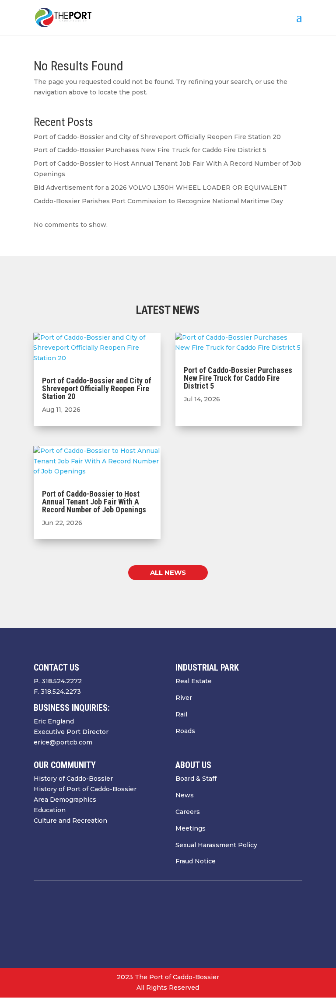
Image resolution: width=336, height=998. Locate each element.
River (183, 698)
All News (168, 572)
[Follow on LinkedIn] (295, 922)
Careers (187, 812)
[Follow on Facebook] (243, 922)
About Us (193, 765)
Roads (185, 731)
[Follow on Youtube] (278, 922)
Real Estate (193, 681)
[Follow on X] (260, 922)
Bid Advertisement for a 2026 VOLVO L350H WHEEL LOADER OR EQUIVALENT (160, 187)
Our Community (65, 765)
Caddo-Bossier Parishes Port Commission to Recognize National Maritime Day (158, 201)
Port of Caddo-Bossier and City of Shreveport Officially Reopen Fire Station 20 (157, 137)
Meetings (190, 828)
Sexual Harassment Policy (216, 845)
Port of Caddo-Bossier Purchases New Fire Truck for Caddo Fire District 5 (150, 150)
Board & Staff (196, 778)
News (184, 795)
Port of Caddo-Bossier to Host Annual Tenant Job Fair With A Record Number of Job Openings (94, 501)
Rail (181, 714)
